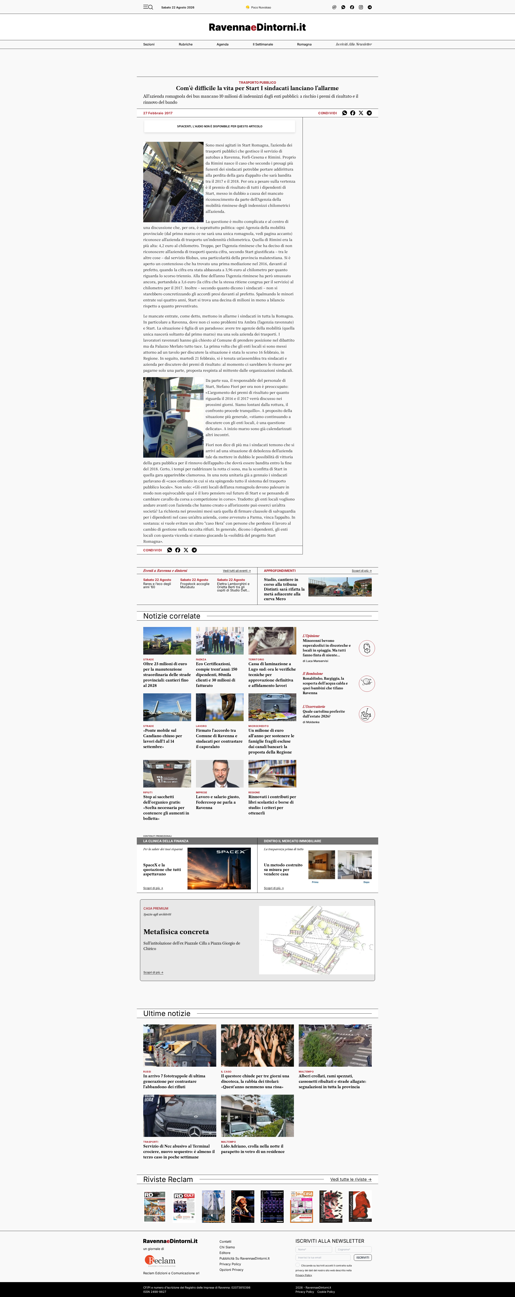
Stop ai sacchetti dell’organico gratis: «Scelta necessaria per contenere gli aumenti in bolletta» (166, 808)
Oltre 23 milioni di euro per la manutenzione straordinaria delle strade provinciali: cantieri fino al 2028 (167, 675)
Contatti (225, 1241)
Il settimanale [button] (263, 44)
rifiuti (147, 792)
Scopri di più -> (362, 570)
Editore (224, 1253)
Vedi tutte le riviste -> (351, 1179)
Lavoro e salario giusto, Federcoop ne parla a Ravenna (218, 802)
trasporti (150, 1141)
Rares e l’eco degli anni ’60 (157, 585)
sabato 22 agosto (157, 580)
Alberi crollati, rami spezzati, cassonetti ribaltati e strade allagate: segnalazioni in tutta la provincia (332, 1081)
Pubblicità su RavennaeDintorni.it (244, 1258)
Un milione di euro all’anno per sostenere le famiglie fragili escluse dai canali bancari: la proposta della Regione (271, 741)
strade (148, 659)
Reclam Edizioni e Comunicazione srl (171, 1273)
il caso (226, 1071)
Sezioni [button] (148, 44)
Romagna (304, 44)
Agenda (223, 44)
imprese (201, 792)
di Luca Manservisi (315, 661)
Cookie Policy (326, 1291)
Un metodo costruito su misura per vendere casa (283, 869)
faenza (201, 659)
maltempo (306, 1071)
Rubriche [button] (186, 44)
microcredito (258, 726)
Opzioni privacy (231, 1270)
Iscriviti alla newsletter (354, 44)
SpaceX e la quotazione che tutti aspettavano (162, 869)
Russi (147, 1071)
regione (254, 792)
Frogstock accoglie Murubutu (194, 585)
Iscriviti (362, 1257)
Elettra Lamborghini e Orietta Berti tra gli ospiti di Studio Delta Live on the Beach (233, 587)
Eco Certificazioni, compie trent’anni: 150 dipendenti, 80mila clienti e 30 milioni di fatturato (216, 675)
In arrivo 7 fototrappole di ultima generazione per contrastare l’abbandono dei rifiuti (174, 1081)
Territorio (256, 659)
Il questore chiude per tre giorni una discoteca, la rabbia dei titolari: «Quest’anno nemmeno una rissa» (255, 1081)
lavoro (201, 726)
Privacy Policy (230, 1264)
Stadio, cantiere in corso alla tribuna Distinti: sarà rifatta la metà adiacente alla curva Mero (284, 589)
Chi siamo (227, 1247)
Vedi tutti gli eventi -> (237, 570)
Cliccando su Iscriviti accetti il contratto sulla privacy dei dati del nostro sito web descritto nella (324, 1270)
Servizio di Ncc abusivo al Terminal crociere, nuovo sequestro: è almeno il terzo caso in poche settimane (179, 1151)
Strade (148, 726)
